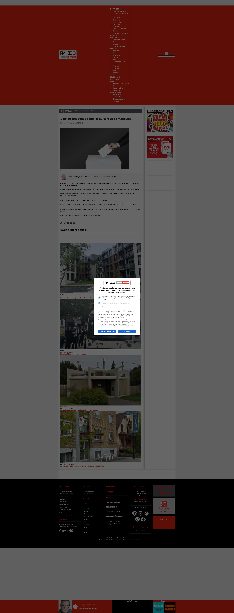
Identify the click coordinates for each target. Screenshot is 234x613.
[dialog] (117, 306)
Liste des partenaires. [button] (118, 317)
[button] (117, 307)
